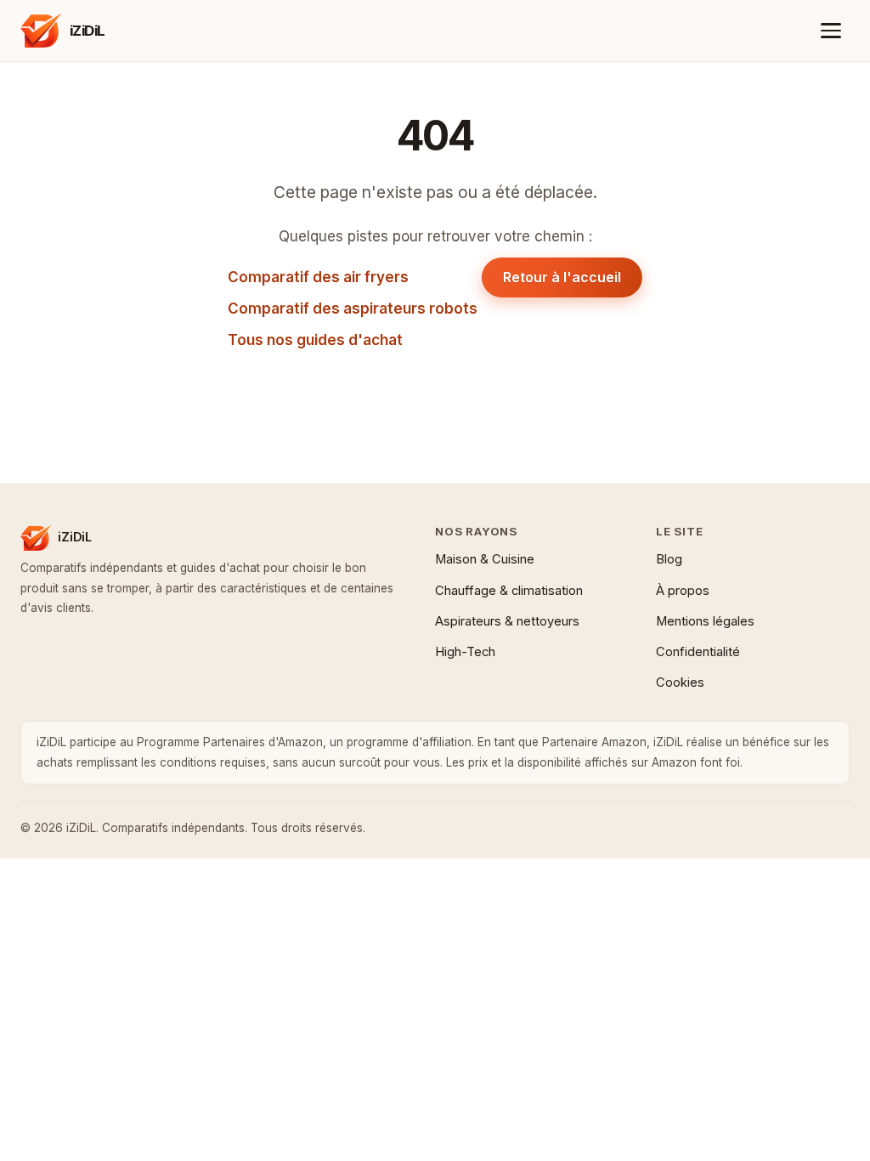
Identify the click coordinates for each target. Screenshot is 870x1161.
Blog (669, 559)
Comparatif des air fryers (318, 277)
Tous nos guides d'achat (315, 339)
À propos (682, 590)
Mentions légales (705, 621)
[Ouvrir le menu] (831, 31)
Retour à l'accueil (562, 277)
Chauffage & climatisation (509, 590)
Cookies (680, 682)
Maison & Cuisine (484, 559)
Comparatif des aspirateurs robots (352, 308)
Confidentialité (698, 652)
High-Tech (465, 652)
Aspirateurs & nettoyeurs (507, 621)
